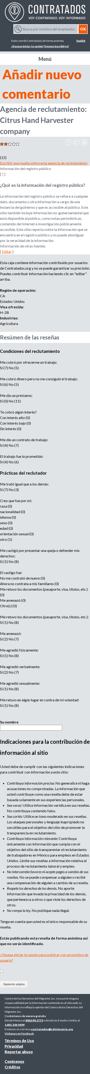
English (80, 40)
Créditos (12, 1067)
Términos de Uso (19, 1040)
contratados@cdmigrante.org (52, 1029)
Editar (7, 251)
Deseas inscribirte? (56, 46)
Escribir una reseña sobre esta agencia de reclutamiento (43, 163)
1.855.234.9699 (14, 1024)
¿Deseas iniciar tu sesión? (27, 46)
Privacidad (14, 1046)
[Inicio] (45, 12)
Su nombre (9, 722)
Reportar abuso (19, 1052)
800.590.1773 (34, 1020)
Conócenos (14, 1061)
